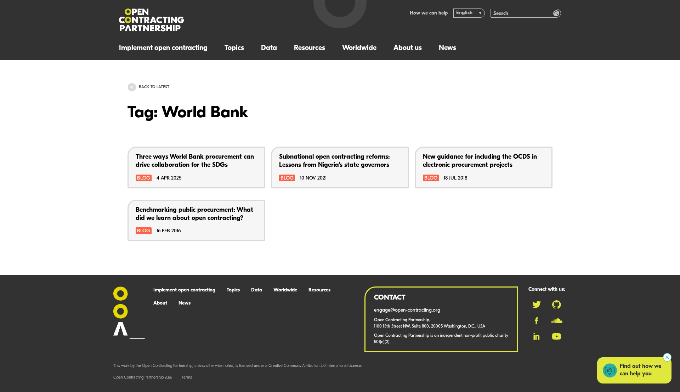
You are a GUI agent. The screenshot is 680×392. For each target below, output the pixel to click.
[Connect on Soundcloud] (556, 321)
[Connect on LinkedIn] (536, 336)
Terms (187, 378)
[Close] (667, 357)
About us (407, 48)
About (160, 303)
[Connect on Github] (556, 304)
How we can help (429, 13)
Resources (309, 48)
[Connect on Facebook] (536, 321)
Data (269, 48)
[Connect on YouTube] (556, 336)
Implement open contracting (163, 48)
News (447, 48)
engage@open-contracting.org (407, 310)
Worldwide (359, 48)
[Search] (556, 13)
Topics (234, 48)
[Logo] (208, 20)
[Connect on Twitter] (536, 304)
